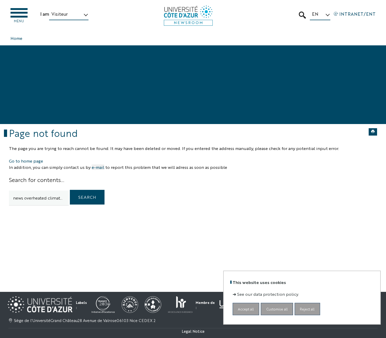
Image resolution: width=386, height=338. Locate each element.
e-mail (98, 167)
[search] (39, 198)
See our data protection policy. (268, 294)
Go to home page (26, 161)
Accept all (246, 309)
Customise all (277, 309)
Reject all (307, 309)
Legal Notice (193, 331)
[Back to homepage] (188, 16)
